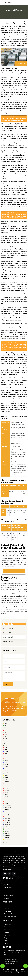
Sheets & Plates (8, 927)
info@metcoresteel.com (11, 959)
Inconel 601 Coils (8, 633)
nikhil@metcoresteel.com (15, 702)
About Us (6, 884)
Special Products (8, 887)
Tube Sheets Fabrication (10, 916)
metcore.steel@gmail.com (11, 961)
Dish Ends (6, 908)
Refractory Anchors (8, 914)
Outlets (6, 940)
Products (6, 890)
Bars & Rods (7, 930)
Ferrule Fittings (7, 911)
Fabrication (6, 906)
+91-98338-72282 (12, 698)
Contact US (6, 898)
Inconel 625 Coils (8, 637)
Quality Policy (7, 893)
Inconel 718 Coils (8, 641)
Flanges (6, 938)
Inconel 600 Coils (8, 629)
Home (5, 14)
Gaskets (6, 943)
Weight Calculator (8, 895)
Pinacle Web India (16, 973)
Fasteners (6, 932)
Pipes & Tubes (7, 924)
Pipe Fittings (7, 935)
